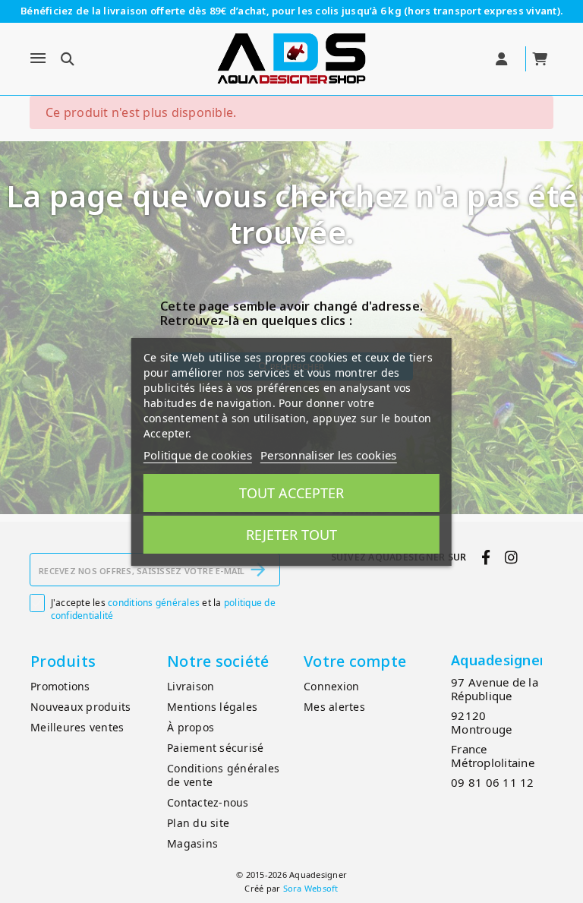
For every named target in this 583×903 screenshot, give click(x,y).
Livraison (190, 686)
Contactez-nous (208, 802)
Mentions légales (212, 706)
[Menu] (38, 58)
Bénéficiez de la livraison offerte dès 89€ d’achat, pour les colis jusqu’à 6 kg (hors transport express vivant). (291, 10)
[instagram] (511, 557)
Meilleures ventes (77, 727)
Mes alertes (334, 706)
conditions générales (154, 602)
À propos (190, 727)
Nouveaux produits (80, 706)
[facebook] (485, 557)
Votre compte (355, 661)
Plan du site (198, 823)
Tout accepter (291, 493)
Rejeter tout (291, 535)
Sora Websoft (311, 888)
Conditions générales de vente (223, 775)
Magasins (192, 843)
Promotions (60, 686)
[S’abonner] (258, 569)
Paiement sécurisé (215, 747)
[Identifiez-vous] (503, 59)
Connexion (331, 686)
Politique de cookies (197, 455)
